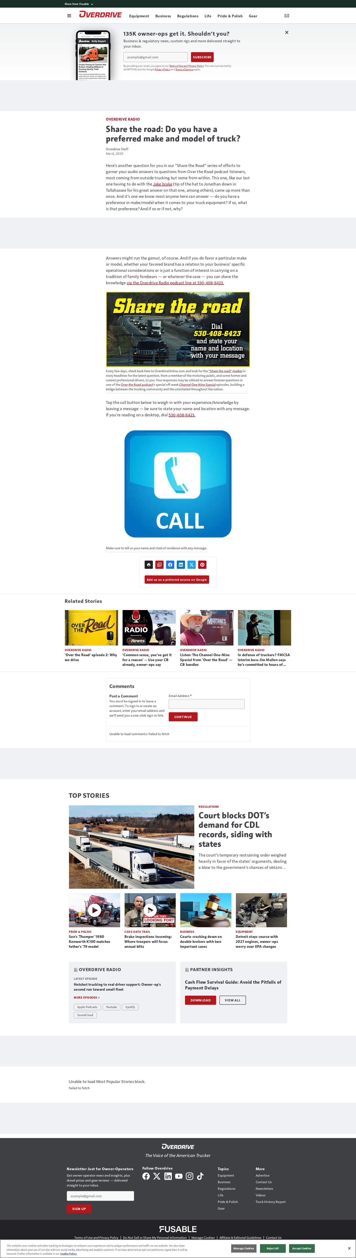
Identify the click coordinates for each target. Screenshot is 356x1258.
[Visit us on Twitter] (157, 1176)
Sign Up (79, 1209)
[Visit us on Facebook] (146, 1176)
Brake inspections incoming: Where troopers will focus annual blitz (148, 941)
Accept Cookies (301, 1248)
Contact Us (274, 1237)
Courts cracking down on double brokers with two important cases (201, 941)
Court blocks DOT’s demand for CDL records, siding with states (235, 829)
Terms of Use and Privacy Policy (186, 65)
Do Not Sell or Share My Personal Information (155, 1237)
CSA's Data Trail (137, 931)
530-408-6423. (182, 414)
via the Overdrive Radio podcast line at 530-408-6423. (175, 282)
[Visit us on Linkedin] (168, 1176)
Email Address (180, 695)
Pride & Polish (80, 931)
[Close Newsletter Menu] (286, 32)
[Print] (149, 565)
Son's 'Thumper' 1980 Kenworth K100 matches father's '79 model (89, 941)
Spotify (130, 1007)
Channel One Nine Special (197, 384)
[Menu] (69, 15)
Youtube (111, 1007)
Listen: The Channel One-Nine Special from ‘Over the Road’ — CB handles (206, 660)
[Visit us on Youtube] (179, 1176)
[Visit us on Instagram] (189, 1176)
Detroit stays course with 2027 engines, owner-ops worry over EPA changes (257, 941)
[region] (178, 1248)
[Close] (349, 1248)
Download (201, 1000)
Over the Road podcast (137, 384)
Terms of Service (184, 69)
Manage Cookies (203, 1237)
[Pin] (202, 565)
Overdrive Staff (117, 149)
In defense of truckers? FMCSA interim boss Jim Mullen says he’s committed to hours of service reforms (264, 660)
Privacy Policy (162, 69)
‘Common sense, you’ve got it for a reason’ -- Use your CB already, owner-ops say (147, 660)
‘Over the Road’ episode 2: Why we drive (91, 657)
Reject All (273, 1248)
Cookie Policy (68, 1253)
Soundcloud (85, 1015)
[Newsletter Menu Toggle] (286, 15)
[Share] (170, 565)
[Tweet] (191, 565)
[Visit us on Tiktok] (200, 1176)
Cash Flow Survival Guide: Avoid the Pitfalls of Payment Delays (233, 985)
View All (232, 1000)
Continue (183, 717)
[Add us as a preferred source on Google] (159, 565)
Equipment (244, 931)
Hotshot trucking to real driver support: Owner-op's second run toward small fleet (117, 987)
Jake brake (162, 184)
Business (187, 931)
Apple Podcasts (87, 1007)
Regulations (209, 806)
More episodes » (87, 997)
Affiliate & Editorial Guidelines (240, 1237)
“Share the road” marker (225, 371)
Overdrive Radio (123, 119)
